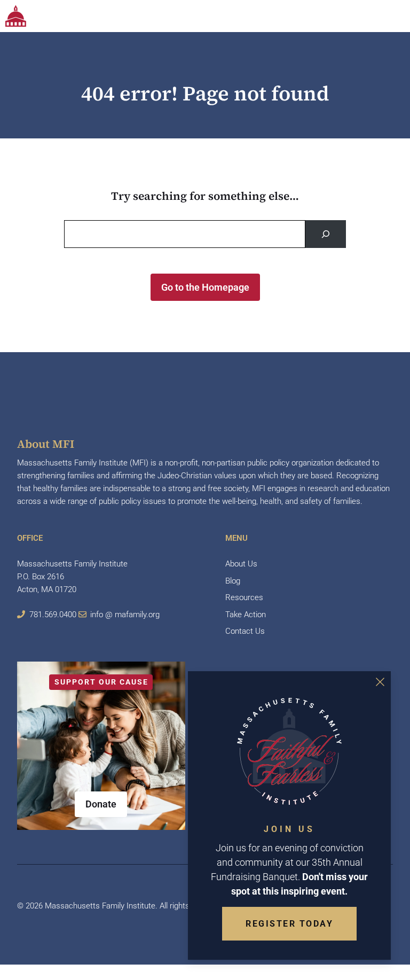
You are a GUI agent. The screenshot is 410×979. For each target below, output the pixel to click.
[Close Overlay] (380, 681)
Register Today (289, 924)
